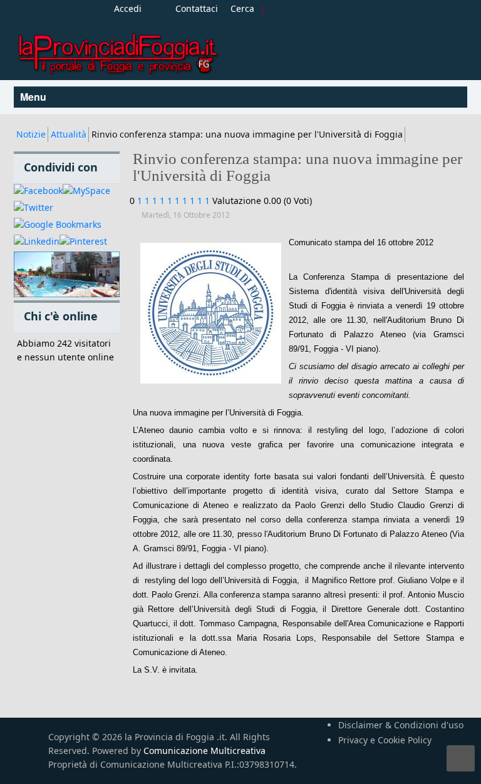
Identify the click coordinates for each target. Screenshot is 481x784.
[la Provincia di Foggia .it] (117, 49)
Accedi (128, 8)
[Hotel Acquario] (67, 275)
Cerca (242, 8)
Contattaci (196, 8)
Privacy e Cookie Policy (385, 740)
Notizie (31, 134)
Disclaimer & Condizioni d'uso (400, 725)
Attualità (68, 134)
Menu (34, 96)
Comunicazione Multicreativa (204, 750)
